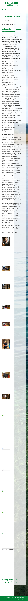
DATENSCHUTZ (14, 599)
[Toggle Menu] (24, 4)
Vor (10, 9)
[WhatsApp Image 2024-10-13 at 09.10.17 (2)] (6, 415)
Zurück (5, 9)
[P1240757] (6, 267)
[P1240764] (6, 305)
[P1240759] (6, 284)
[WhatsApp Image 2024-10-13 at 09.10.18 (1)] (6, 449)
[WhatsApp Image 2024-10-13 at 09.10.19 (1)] (6, 491)
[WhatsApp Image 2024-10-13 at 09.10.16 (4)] (6, 373)
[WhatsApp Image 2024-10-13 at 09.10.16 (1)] (6, 323)
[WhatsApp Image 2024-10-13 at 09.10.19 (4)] (6, 533)
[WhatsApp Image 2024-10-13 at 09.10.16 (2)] (6, 340)
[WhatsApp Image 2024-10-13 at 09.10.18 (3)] (6, 470)
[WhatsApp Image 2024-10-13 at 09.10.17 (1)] (6, 394)
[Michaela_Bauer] (6, 238)
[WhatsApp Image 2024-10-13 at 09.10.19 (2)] (6, 512)
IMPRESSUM (22, 599)
